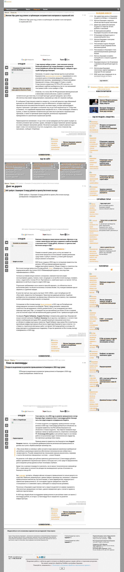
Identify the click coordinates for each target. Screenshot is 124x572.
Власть (28, 9)
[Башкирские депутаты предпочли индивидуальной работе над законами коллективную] (94, 254)
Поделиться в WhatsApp (6, 83)
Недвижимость (59, 249)
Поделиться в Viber (6, 87)
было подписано (46, 304)
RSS (38, 557)
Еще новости (104, 81)
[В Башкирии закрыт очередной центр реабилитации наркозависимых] (94, 162)
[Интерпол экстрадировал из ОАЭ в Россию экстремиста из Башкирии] (94, 126)
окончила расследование (53, 76)
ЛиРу (44, 557)
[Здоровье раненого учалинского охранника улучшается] (94, 191)
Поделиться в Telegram (6, 91)
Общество (37, 9)
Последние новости (103, 13)
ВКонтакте (42, 557)
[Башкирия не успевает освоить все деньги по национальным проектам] (94, 367)
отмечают (22, 475)
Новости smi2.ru (103, 96)
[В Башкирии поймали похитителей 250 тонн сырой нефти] (94, 177)
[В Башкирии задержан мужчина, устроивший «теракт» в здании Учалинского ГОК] (94, 144)
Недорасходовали (18, 438)
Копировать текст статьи (6, 95)
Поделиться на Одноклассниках (6, 79)
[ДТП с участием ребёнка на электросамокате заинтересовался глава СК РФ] (94, 381)
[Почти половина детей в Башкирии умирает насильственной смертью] (94, 210)
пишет (51, 268)
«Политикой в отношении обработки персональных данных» (71, 565)
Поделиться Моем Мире (6, 73)
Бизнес (45, 9)
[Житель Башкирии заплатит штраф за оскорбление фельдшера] (55, 144)
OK (62, 568)
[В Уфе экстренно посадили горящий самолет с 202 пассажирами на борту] (94, 340)
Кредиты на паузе (18, 261)
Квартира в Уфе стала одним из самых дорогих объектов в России (21, 89)
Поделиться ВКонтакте (6, 67)
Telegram (40, 557)
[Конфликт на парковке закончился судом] (94, 354)
